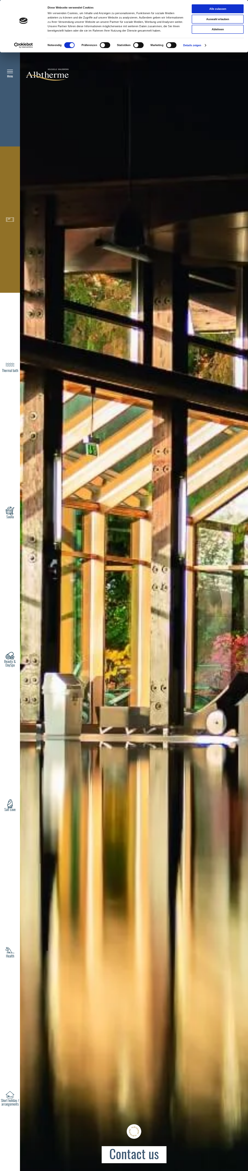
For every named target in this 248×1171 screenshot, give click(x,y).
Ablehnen (218, 29)
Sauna (10, 517)
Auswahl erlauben (217, 19)
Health (10, 956)
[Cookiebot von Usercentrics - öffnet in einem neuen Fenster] (23, 45)
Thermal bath (10, 371)
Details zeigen (192, 45)
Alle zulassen (217, 8)
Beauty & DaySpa (10, 663)
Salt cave (10, 810)
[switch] (105, 45)
